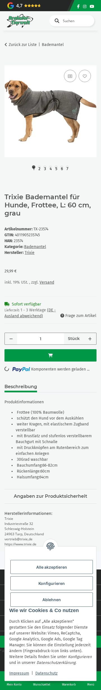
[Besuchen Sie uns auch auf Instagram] (84, 6)
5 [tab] (56, 167)
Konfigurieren (51, 583)
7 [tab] (67, 167)
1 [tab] (34, 167)
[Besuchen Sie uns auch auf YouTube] (92, 6)
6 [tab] (62, 167)
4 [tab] (51, 167)
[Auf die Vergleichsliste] (70, 76)
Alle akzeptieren (51, 567)
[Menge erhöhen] (90, 338)
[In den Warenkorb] (8, 62)
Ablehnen (51, 599)
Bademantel (35, 246)
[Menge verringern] (11, 338)
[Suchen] (56, 20)
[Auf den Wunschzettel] (85, 76)
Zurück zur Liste (23, 44)
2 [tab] (39, 167)
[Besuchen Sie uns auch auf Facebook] (78, 6)
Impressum (19, 673)
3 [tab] (45, 167)
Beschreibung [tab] (20, 386)
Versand (47, 282)
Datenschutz (46, 673)
